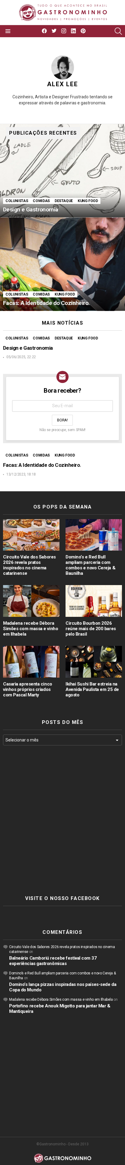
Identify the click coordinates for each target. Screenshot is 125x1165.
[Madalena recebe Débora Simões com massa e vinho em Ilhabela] (31, 601)
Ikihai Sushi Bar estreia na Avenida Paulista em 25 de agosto (92, 689)
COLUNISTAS (16, 201)
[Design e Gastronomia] (62, 171)
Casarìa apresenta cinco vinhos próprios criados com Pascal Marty (27, 689)
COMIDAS (41, 201)
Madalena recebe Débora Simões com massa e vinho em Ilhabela (30, 628)
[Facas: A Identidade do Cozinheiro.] (62, 264)
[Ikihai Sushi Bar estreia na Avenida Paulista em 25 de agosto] (94, 662)
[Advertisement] (62, 820)
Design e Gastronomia (28, 348)
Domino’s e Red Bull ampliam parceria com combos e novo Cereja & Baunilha (90, 565)
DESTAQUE (64, 201)
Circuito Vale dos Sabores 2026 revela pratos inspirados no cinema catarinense (29, 565)
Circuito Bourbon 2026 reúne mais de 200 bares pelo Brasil (91, 628)
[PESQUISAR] (118, 31)
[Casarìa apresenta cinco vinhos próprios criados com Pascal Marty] (31, 662)
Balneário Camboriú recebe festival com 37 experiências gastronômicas (53, 960)
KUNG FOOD (88, 201)
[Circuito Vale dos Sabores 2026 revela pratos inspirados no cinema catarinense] (31, 535)
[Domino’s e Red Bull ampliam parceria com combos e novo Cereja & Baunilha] (94, 535)
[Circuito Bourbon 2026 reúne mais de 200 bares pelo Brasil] (94, 601)
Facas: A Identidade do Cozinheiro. (42, 465)
